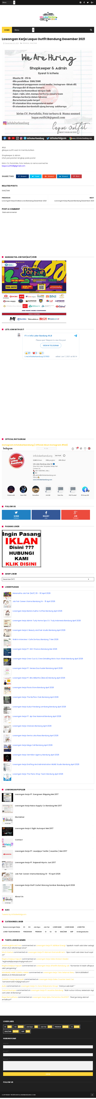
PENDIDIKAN (27, 933)
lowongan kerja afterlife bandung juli (52, 967)
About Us (19, 898)
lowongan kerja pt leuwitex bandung (47, 992)
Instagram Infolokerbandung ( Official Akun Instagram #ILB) (35, 444)
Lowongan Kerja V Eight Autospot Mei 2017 (34, 830)
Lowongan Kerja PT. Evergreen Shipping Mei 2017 (36, 796)
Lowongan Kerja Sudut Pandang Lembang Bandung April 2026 (39, 708)
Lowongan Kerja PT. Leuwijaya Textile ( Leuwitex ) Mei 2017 (41, 852)
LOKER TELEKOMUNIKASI (11, 933)
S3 (56, 933)
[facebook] (84, 2)
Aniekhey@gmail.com (11, 947)
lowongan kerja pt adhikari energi (50, 947)
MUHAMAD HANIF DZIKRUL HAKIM (15, 974)
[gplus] (92, 2)
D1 (24, 929)
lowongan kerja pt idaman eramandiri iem (46, 953)
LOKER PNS (81, 929)
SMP (71, 933)
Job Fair (47, 929)
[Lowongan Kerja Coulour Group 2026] (34, 322)
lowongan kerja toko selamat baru (58, 974)
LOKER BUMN (69, 929)
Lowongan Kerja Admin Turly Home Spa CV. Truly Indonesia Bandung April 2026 (47, 622)
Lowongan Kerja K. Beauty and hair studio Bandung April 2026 (39, 631)
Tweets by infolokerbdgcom (14, 916)
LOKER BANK (57, 929)
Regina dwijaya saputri (12, 960)
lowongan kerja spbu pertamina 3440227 (50, 998)
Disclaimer (19, 818)
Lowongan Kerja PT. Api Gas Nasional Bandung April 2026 (37, 718)
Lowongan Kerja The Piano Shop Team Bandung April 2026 (38, 775)
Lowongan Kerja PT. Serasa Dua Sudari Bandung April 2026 (38, 670)
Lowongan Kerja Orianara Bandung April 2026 (32, 727)
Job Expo (37, 929)
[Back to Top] (92, 1096)
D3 (29, 929)
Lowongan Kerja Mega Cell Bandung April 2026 (32, 746)
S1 (45, 933)
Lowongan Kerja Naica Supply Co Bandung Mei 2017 (38, 807)
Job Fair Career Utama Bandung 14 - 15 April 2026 (34, 603)
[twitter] (88, 2)
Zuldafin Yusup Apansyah (13, 981)
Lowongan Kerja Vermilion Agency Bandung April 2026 (36, 756)
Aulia (4, 987)
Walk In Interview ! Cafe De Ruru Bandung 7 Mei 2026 (35, 641)
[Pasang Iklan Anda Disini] (21, 566)
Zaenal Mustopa (9, 992)
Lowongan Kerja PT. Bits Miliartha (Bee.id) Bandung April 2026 (39, 679)
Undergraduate (82, 933)
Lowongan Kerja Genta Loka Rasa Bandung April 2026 (35, 737)
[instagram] (80, 2)
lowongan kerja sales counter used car (56, 981)
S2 (51, 933)
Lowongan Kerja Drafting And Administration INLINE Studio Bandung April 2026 (46, 766)
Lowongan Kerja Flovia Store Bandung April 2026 (33, 689)
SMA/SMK (33, 43)
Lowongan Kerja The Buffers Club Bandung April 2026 (35, 698)
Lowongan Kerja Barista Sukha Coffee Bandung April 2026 (37, 612)
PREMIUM (26, 43)
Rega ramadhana (10, 998)
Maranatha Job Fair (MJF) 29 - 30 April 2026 (31, 593)
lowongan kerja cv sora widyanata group (39, 987)
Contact (19, 841)
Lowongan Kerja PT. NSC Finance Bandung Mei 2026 (35, 650)
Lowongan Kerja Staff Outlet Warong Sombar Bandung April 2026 (45, 886)
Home (7, 30)
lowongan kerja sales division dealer (52, 960)
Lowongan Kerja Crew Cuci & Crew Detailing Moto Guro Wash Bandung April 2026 (48, 660)
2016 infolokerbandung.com (24, 1096)
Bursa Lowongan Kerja (11, 929)
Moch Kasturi (7, 953)
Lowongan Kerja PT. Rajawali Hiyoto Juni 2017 (35, 864)
